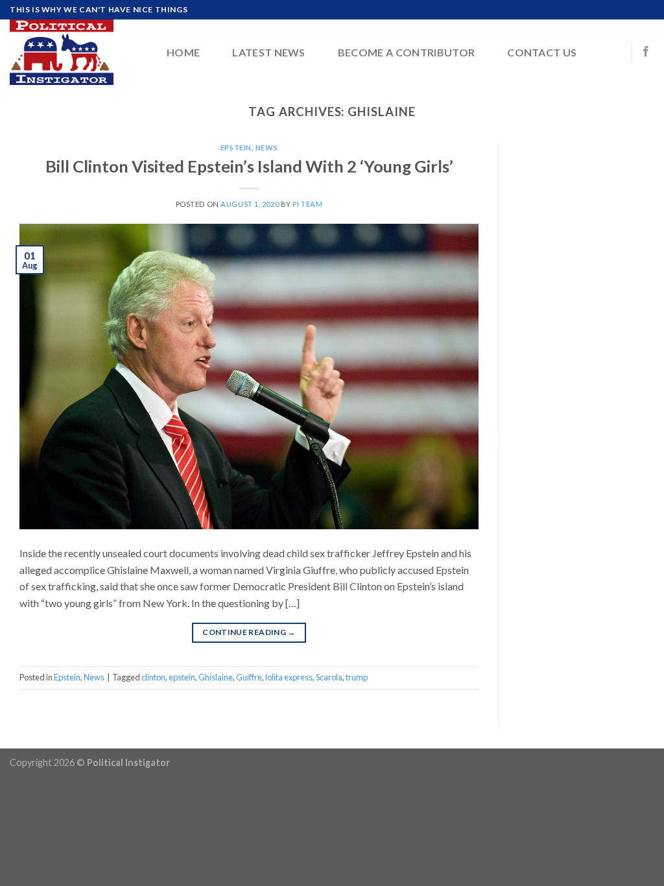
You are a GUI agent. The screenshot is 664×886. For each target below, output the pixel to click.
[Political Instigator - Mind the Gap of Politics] (74, 52)
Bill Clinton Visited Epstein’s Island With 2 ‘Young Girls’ (249, 166)
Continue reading (249, 632)
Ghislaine (215, 677)
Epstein (236, 147)
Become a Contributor (406, 52)
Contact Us (541, 52)
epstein (182, 677)
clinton (153, 677)
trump (357, 677)
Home (183, 52)
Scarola (329, 677)
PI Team (307, 204)
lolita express (289, 677)
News (266, 147)
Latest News (268, 52)
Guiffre (249, 677)
